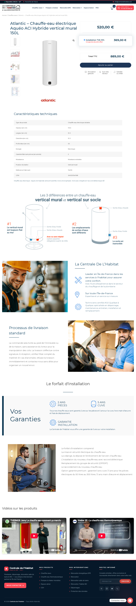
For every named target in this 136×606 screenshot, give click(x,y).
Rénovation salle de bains (80, 580)
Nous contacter (14, 585)
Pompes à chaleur (52, 8)
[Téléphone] (117, 588)
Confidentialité (119, 601)
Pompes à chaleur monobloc (51, 580)
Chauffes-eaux (37, 8)
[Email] (112, 588)
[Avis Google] (101, 588)
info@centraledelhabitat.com (123, 2)
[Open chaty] (130, 600)
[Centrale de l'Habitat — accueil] (11, 8)
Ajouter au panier (105, 65)
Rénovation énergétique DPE (81, 573)
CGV (42, 587)
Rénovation (76, 8)
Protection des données (79, 591)
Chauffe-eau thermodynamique (52, 577)
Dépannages (75, 587)
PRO (97, 8)
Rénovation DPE (65, 8)
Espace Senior (89, 8)
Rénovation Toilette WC (79, 584)
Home (4, 15)
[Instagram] (107, 588)
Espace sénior (46, 584)
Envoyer (125, 581)
